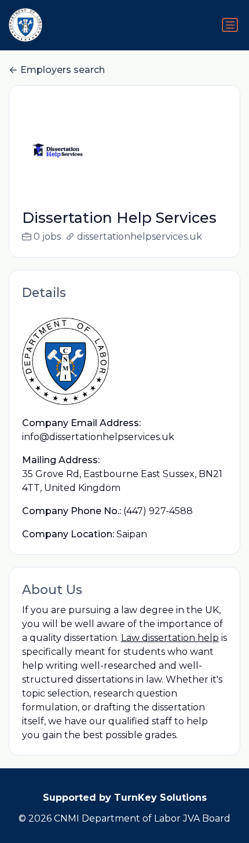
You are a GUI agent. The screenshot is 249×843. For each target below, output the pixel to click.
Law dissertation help (170, 637)
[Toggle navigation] (229, 24)
